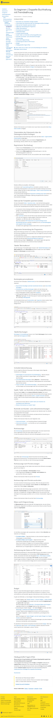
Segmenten (18, 625)
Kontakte (42, 709)
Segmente (39, 300)
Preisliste (16, 708)
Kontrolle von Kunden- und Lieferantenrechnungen (28, 36)
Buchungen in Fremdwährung (21, 334)
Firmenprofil (43, 702)
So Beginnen (9, 26)
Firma (42, 698)
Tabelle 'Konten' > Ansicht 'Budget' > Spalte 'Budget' (39, 599)
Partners (29, 710)
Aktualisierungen (17, 710)
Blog (41, 700)
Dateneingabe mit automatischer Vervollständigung (28, 374)
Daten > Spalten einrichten (38, 395)
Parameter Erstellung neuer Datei (38, 193)
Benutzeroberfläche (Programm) (35, 238)
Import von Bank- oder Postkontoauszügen (26, 384)
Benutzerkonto (17, 704)
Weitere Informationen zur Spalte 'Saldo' (26, 405)
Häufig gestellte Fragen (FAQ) (23, 45)
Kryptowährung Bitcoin (28, 187)
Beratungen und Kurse (45, 703)
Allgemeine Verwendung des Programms (25, 26)
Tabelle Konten (31, 281)
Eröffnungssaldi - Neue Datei (9, 48)
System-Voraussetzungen (6, 700)
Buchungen (8, 41)
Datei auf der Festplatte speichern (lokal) (26, 25)
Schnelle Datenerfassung (22, 33)
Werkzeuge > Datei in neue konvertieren (39, 190)
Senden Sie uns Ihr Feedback (23, 684)
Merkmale (8, 28)
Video (28, 703)
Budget (18, 43)
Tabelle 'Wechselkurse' (21, 28)
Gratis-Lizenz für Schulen (19, 706)
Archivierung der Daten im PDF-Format (25, 41)
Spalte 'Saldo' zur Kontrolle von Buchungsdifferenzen (28, 35)
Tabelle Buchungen (20, 31)
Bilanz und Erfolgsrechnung (22, 40)
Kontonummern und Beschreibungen (25, 289)
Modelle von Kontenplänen (6, 702)
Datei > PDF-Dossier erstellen (43, 556)
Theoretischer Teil (9, 30)
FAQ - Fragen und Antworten (32, 708)
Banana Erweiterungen (5, 703)
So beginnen (4, 12)
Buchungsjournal (24, 336)
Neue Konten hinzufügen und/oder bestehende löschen (29, 286)
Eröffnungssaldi (26, 297)
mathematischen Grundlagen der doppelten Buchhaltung (27, 669)
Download (3, 698)
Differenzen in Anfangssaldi (9, 60)
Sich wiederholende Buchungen (23, 379)
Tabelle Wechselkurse (44, 248)
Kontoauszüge (19, 38)
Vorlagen (32, 67)
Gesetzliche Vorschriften (45, 705)
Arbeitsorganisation (6, 14)
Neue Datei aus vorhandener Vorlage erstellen (27, 21)
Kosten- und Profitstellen (30, 625)
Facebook (31, 688)
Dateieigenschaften (10, 32)
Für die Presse (43, 707)
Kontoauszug (19, 431)
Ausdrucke (8, 53)
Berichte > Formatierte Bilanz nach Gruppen (40, 604)
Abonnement (4, 10)
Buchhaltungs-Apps (7, 21)
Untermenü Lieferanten (21, 423)
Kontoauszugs (25, 456)
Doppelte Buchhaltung (7, 23)
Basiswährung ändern (9, 44)
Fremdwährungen (8, 25)
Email (40, 688)
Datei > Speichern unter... (30, 203)
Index (4, 17)
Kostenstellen (31, 300)
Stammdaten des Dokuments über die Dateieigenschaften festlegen (32, 23)
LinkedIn (36, 688)
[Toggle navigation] (51, 2)
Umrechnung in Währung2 (9, 51)
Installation (4, 9)
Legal (2, 716)
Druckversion (17, 672)
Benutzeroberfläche (7, 19)
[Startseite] (5, 2)
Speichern (21, 215)
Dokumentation (5, 16)
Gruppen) (38, 292)
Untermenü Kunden (20, 421)
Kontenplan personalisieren (22, 30)
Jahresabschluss (9, 54)
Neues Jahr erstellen (8, 57)
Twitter (26, 688)
